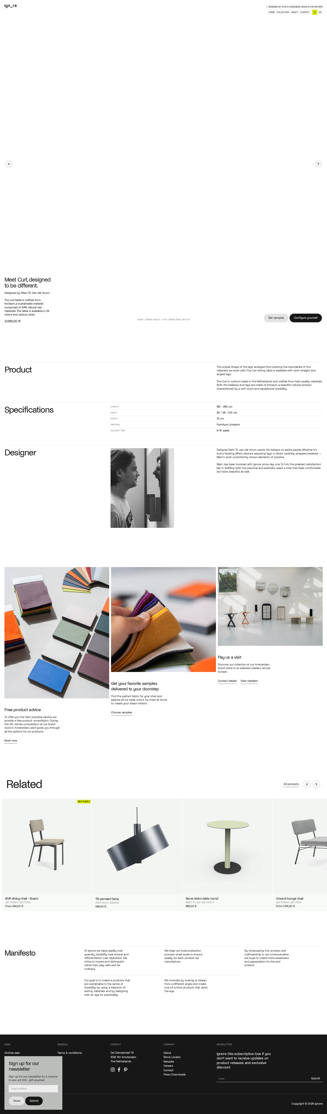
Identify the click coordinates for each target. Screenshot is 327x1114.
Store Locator (172, 1057)
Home (140, 319)
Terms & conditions (69, 1052)
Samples (169, 1061)
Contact (169, 1070)
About (167, 1053)
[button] (283, 12)
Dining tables (152, 319)
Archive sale (12, 1052)
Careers (168, 1066)
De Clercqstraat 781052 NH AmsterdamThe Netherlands (123, 1057)
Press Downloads (175, 1074)
